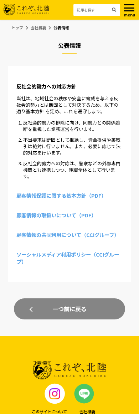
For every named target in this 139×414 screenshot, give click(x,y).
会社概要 (38, 27)
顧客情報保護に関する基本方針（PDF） (61, 195)
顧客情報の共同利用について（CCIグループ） (67, 234)
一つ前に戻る (69, 308)
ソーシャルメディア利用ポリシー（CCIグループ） (67, 258)
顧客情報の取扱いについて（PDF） (56, 215)
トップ (17, 27)
